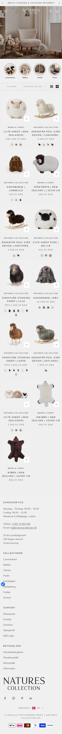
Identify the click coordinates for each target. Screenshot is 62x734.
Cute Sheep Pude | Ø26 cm (46, 244)
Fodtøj (6, 592)
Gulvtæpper (9, 581)
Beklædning (9, 586)
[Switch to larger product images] (51, 86)
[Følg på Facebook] (5, 698)
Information (9, 668)
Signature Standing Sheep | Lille (16, 299)
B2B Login (8, 635)
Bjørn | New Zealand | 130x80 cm (16, 474)
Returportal (9, 614)
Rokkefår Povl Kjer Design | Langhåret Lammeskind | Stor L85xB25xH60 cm (46, 134)
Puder (6, 575)
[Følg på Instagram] (13, 698)
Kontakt (7, 619)
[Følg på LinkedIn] (30, 698)
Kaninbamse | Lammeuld (16, 188)
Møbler (7, 564)
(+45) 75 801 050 (21, 524)
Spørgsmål (9, 630)
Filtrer (12, 87)
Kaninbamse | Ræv (46, 298)
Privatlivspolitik (11, 657)
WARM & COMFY (16, 127)
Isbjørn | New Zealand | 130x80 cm (46, 419)
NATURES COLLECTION (46, 127)
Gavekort (8, 624)
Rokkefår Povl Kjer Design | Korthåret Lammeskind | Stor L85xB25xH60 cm (16, 244)
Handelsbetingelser (13, 652)
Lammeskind (10, 559)
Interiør (7, 570)
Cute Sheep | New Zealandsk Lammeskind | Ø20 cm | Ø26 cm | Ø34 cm (16, 134)
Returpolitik (9, 663)
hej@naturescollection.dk (23, 527)
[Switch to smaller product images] (57, 86)
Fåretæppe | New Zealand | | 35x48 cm (46, 188)
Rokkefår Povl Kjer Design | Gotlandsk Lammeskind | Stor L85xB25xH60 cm (46, 359)
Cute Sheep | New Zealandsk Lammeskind (16, 419)
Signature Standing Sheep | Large (16, 359)
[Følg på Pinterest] (22, 698)
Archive (7, 597)
